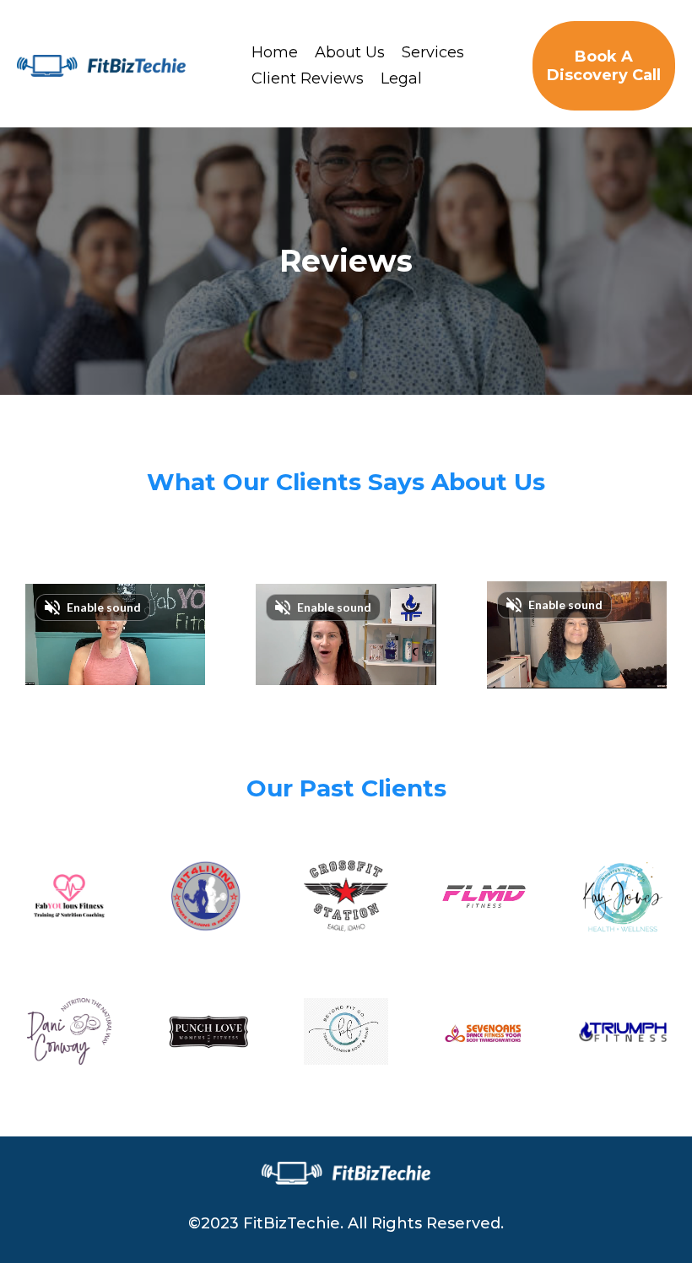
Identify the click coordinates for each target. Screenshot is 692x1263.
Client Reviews (307, 78)
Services (433, 52)
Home (274, 52)
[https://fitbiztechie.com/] (101, 66)
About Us (350, 52)
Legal (401, 78)
